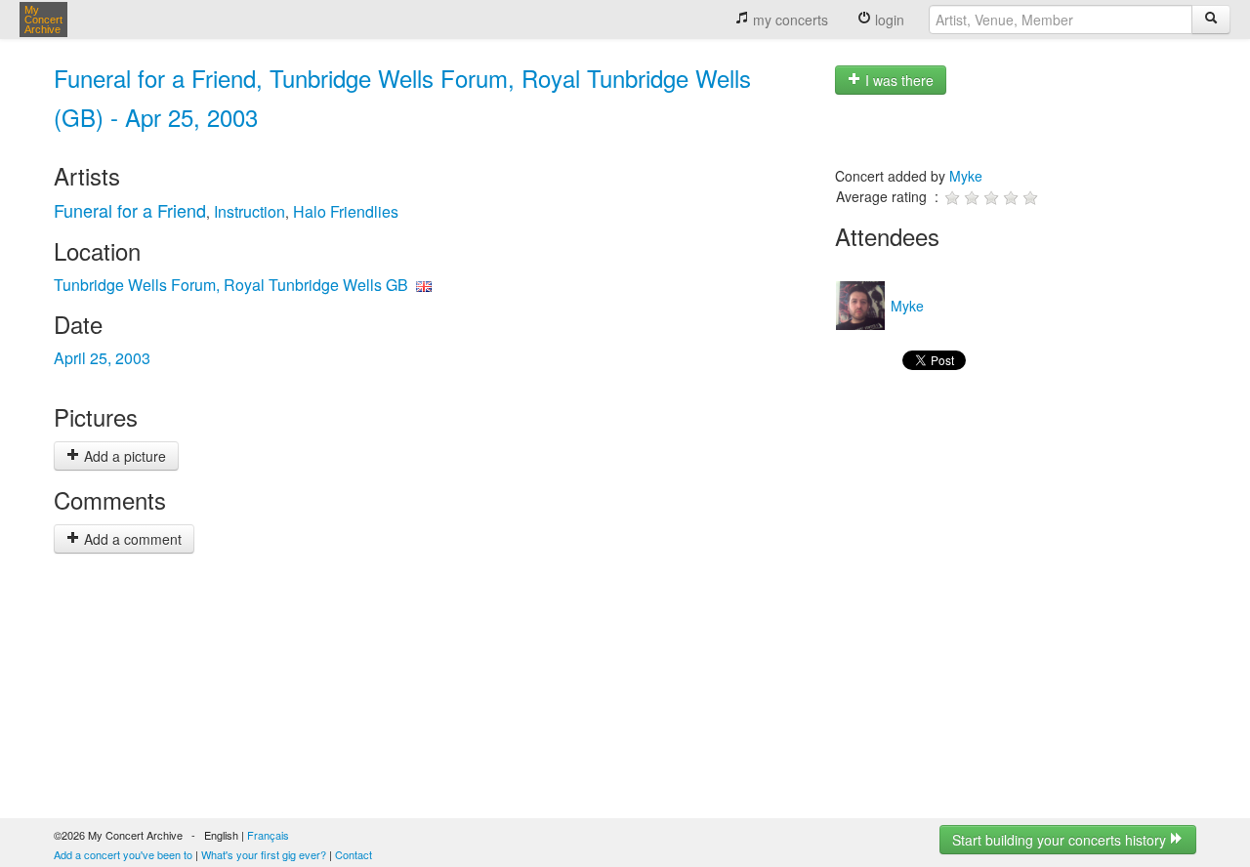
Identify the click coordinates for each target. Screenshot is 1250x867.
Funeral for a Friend (130, 210)
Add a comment (131, 539)
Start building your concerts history (1061, 839)
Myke (965, 176)
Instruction (249, 211)
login (887, 19)
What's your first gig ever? (263, 854)
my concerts (788, 19)
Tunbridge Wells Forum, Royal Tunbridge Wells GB (231, 284)
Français (268, 835)
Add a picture (123, 456)
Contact (353, 854)
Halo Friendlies (345, 211)
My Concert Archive (43, 19)
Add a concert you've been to (123, 854)
